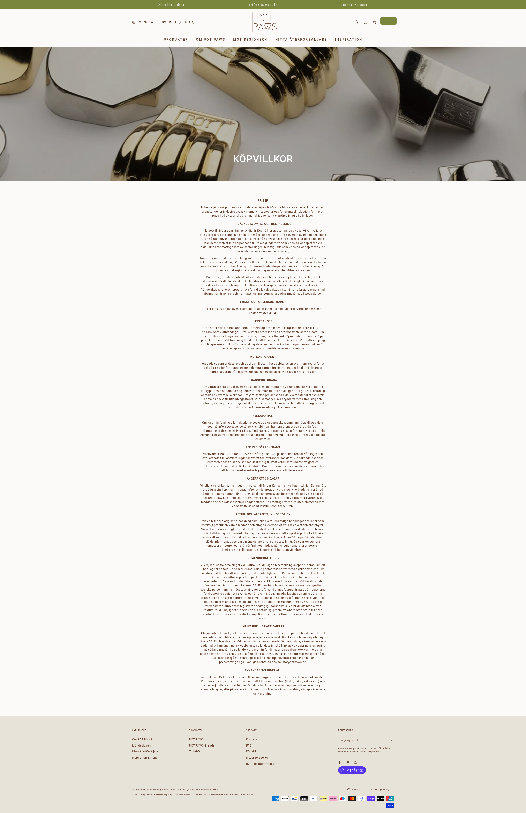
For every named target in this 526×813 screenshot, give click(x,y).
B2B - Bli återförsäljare (261, 763)
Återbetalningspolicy (142, 795)
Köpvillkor (253, 751)
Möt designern (142, 745)
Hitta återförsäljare (145, 751)
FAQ (249, 745)
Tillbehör (195, 751)
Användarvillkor (183, 795)
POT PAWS (196, 739)
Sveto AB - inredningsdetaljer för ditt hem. (162, 789)
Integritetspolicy (257, 757)
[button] (356, 22)
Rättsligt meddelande (242, 795)
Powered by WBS (209, 789)
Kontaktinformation (219, 795)
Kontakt (251, 739)
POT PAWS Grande (202, 745)
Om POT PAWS (142, 739)
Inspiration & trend (145, 757)
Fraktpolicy (200, 795)
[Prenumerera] (392, 740)
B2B (388, 21)
